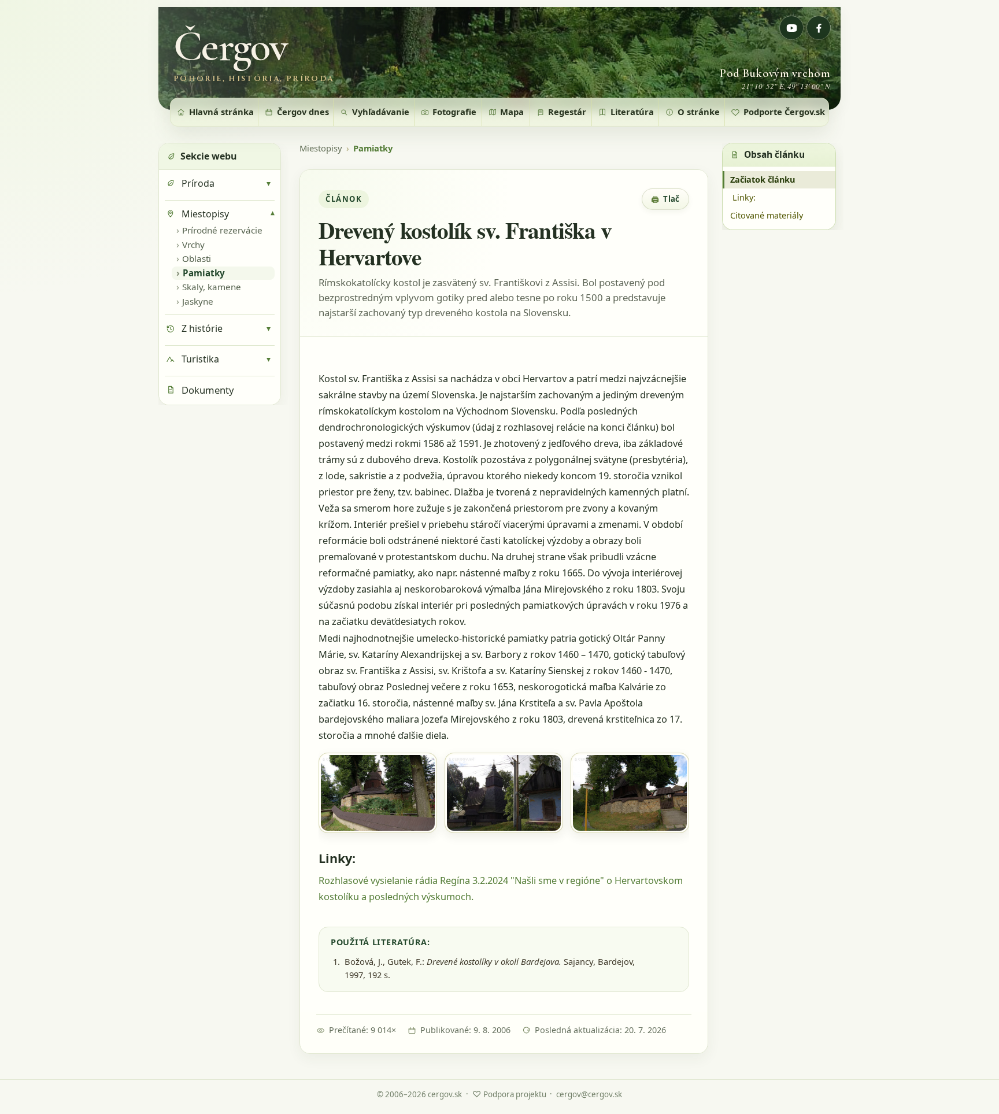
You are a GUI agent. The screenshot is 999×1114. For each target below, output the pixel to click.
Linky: (744, 197)
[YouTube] (791, 27)
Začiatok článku (762, 179)
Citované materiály (766, 215)
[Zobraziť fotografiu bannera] (499, 58)
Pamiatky (373, 148)
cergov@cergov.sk (589, 1094)
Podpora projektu (509, 1094)
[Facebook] (818, 27)
